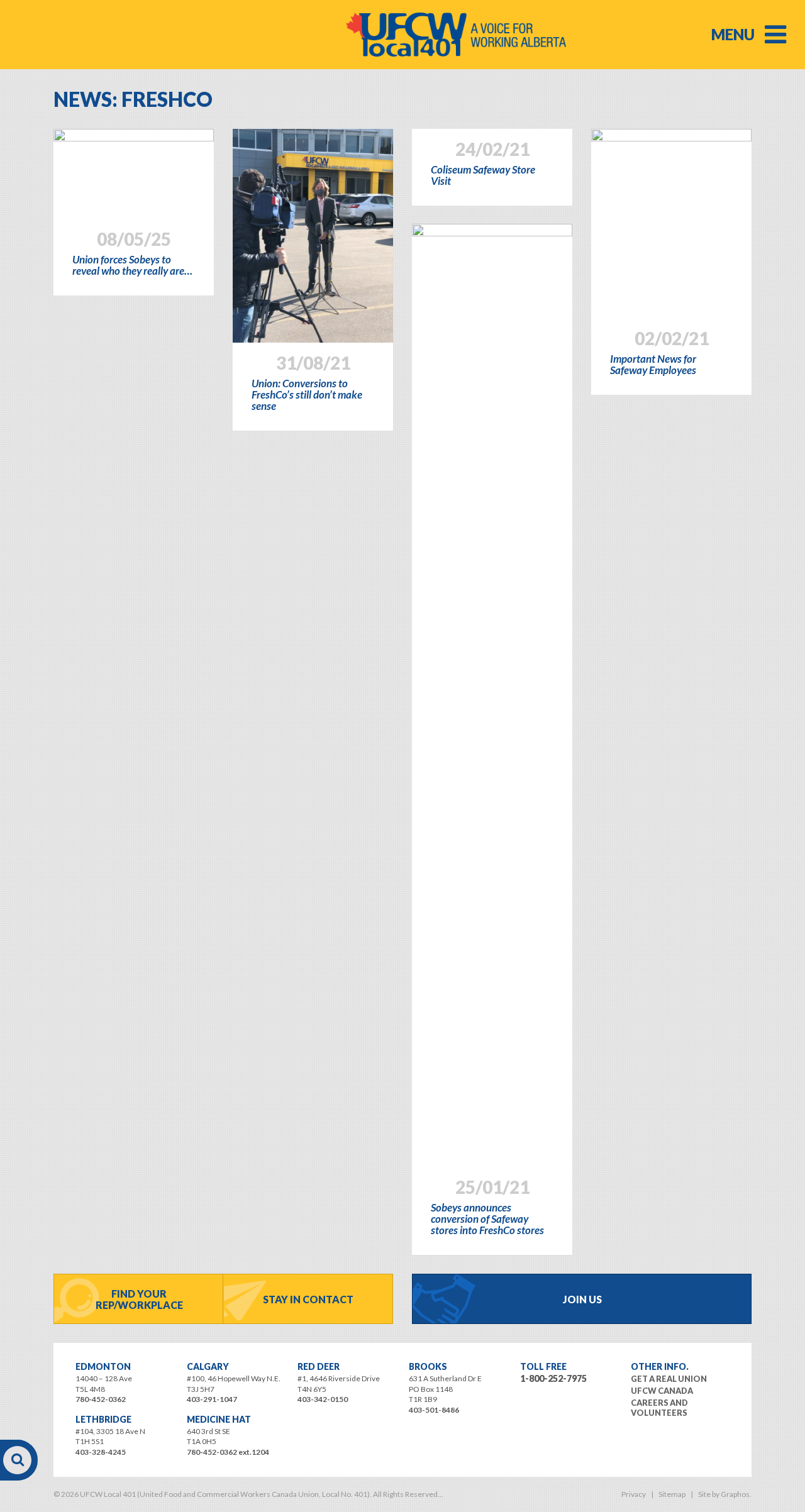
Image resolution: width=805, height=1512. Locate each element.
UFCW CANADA (662, 1391)
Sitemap (672, 1494)
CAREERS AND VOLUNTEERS (659, 1408)
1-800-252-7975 (553, 1378)
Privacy (633, 1494)
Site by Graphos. (725, 1494)
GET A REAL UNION (669, 1379)
